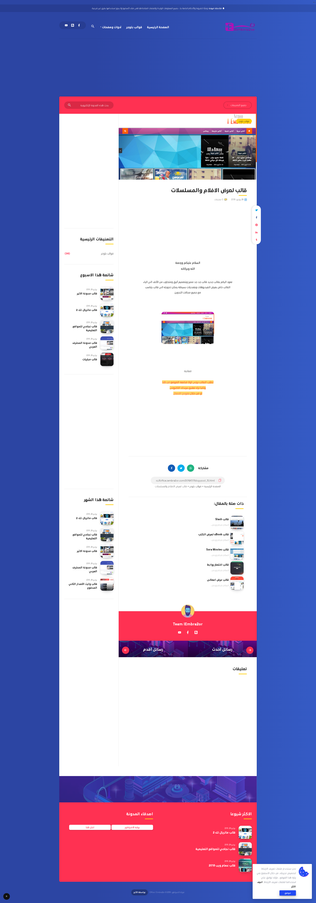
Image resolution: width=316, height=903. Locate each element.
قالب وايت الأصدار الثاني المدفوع (83, 585)
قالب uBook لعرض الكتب (213, 534)
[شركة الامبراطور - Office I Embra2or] (240, 27)
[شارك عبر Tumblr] (256, 239)
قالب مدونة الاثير (87, 293)
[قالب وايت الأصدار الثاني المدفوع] (107, 584)
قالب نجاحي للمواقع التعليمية (85, 328)
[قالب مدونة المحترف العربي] (107, 343)
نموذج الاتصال (181, 393)
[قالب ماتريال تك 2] (107, 310)
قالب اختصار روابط (218, 564)
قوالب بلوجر (134, 27)
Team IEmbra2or (188, 623)
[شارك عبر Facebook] (171, 468)
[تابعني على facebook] (188, 632)
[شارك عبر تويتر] (256, 210)
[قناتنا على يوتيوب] (179, 632)
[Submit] (69, 105)
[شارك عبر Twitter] (181, 468)
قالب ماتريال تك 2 (86, 309)
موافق (288, 893)
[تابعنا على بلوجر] (196, 632)
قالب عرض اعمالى (218, 579)
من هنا (166, 382)
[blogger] (72, 25)
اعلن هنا (90, 827)
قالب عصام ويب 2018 (222, 865)
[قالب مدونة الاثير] (107, 293)
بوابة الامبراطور (132, 827)
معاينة (188, 370)
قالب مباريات (89, 359)
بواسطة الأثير (139, 892)
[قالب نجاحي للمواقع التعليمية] (107, 326)
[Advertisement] (158, 64)
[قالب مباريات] (107, 359)
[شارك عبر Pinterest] (256, 225)
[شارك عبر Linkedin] (256, 232)
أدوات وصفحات (111, 27)
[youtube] (66, 25)
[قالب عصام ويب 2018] (245, 865)
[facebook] (79, 25)
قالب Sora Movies (217, 549)
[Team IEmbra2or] (187, 611)
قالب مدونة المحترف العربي (84, 344)
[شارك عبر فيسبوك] (256, 217)
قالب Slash (222, 519)
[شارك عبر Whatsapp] (190, 468)
